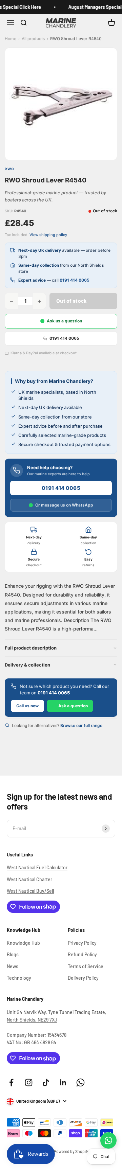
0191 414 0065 (74, 280)
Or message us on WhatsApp (64, 505)
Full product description (31, 648)
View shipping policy (48, 234)
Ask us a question (64, 320)
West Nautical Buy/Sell (30, 891)
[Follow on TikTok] (45, 1082)
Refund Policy (82, 954)
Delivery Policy (83, 978)
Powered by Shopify (71, 1151)
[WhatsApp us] (108, 1140)
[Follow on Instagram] (28, 1082)
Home (10, 38)
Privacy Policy (82, 943)
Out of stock (71, 301)
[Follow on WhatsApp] (80, 1082)
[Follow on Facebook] (11, 1082)
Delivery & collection (27, 665)
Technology (19, 978)
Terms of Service (85, 966)
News (12, 966)
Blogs (13, 954)
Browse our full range (81, 725)
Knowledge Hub (23, 943)
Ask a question (73, 705)
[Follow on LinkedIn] (63, 1082)
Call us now (27, 705)
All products (33, 38)
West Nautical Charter (29, 879)
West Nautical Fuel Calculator (37, 867)
